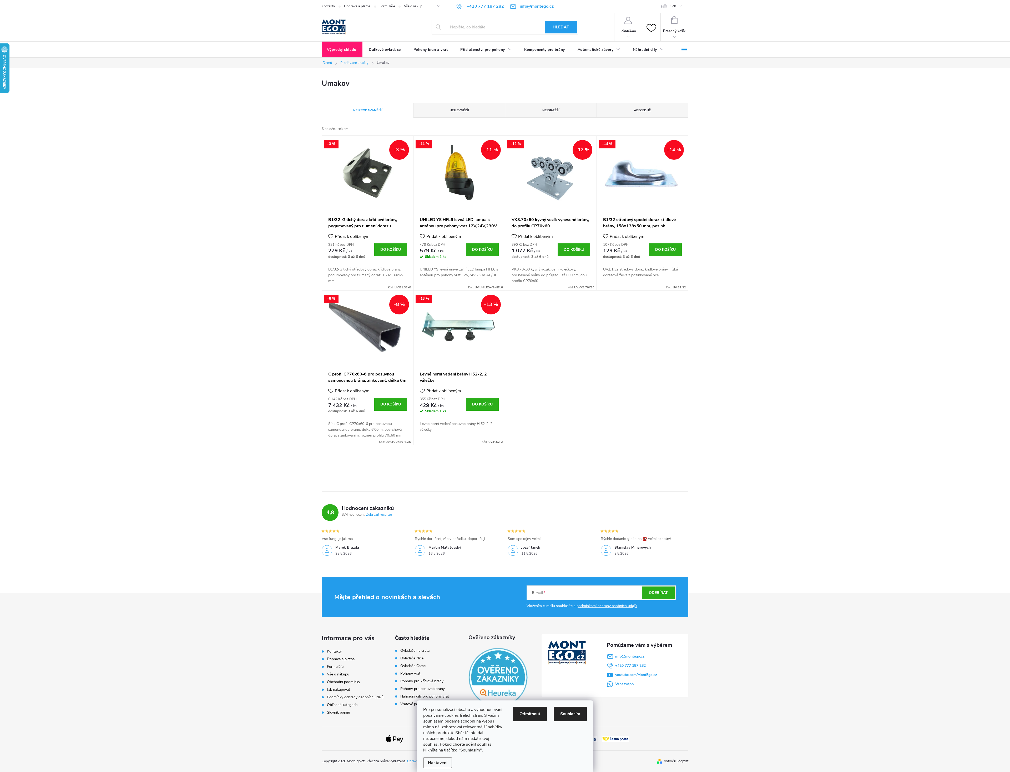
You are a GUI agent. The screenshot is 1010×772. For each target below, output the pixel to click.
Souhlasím (570, 714)
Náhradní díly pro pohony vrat (424, 696)
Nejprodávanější (367, 110)
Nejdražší (550, 110)
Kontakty (328, 6)
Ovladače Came (413, 666)
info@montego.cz (629, 656)
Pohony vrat (410, 673)
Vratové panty (411, 704)
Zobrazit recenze (379, 514)
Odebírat (658, 592)
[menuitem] (342, 50)
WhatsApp (624, 683)
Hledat (561, 27)
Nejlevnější (459, 110)
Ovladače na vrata (415, 651)
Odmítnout (529, 714)
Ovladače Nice (411, 658)
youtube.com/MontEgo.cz (636, 674)
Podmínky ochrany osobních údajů (355, 697)
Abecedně (642, 110)
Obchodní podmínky (343, 681)
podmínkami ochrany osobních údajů (607, 605)
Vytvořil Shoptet (676, 761)
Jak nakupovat (338, 689)
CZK (673, 6)
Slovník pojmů (338, 712)
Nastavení (437, 763)
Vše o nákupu (414, 6)
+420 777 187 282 (630, 665)
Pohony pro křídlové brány (422, 681)
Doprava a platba (357, 6)
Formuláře (387, 6)
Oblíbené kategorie (342, 704)
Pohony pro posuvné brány (422, 689)
